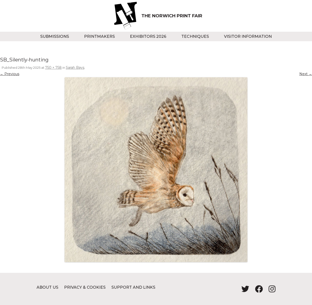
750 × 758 (53, 67)
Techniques (195, 36)
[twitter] (243, 290)
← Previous (9, 74)
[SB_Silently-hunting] (156, 169)
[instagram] (269, 290)
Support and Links (133, 287)
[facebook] (257, 290)
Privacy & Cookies (85, 287)
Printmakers (99, 36)
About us (47, 287)
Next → (305, 74)
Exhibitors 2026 (148, 36)
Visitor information (248, 36)
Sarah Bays (75, 67)
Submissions (54, 36)
